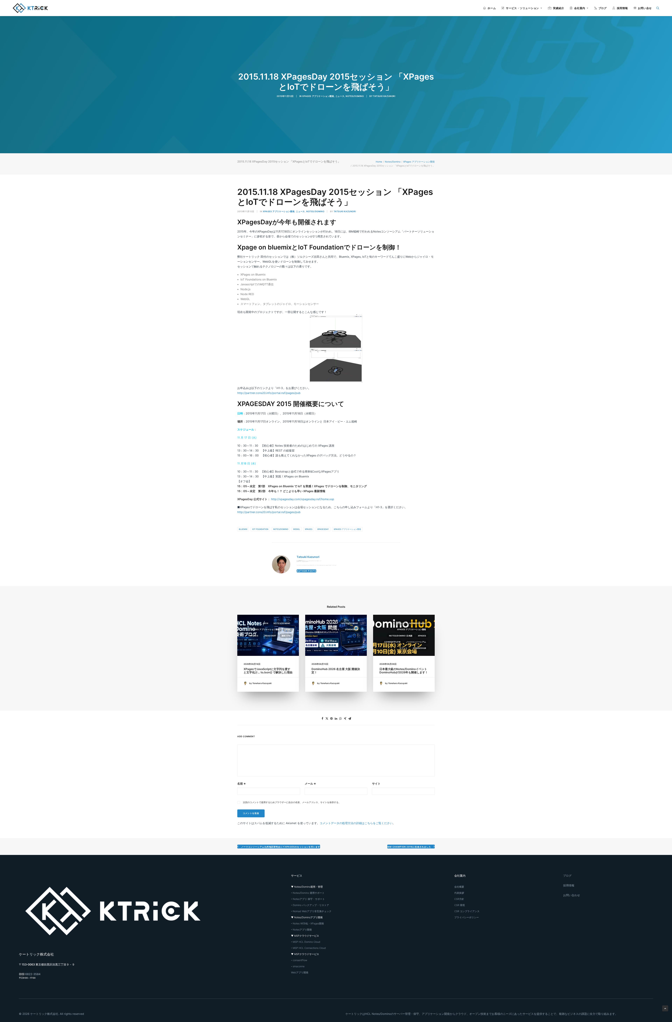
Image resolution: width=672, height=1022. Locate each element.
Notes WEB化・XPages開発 (308, 923)
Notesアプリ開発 (302, 929)
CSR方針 (459, 898)
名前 (241, 783)
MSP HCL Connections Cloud (309, 947)
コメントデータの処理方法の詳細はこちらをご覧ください (356, 823)
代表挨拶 (459, 892)
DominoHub (351, 629)
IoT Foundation (260, 529)
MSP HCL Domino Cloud (306, 941)
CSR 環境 (459, 905)
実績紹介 (558, 8)
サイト (376, 783)
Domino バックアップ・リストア (311, 905)
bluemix (243, 529)
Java (287, 629)
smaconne (298, 966)
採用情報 (622, 8)
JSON (265, 623)
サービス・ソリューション (522, 8)
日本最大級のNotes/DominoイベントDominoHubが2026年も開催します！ (403, 670)
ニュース (339, 96)
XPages (308, 529)
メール (310, 783)
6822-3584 (32, 974)
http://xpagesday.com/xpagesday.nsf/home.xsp (302, 499)
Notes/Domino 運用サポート (308, 892)
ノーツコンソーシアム (416, 642)
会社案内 (579, 8)
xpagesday (323, 529)
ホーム (492, 8)
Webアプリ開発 (299, 972)
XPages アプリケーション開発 (318, 96)
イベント (336, 629)
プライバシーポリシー (466, 917)
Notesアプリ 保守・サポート (309, 898)
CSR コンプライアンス (466, 911)
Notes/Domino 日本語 (400, 636)
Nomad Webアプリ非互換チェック (312, 911)
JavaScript (270, 636)
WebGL (296, 529)
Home (379, 161)
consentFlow (392, 642)
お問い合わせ (571, 895)
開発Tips (286, 636)
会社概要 (459, 886)
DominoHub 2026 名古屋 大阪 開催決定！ (336, 670)
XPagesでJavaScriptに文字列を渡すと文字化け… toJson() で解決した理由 (268, 670)
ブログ (602, 8)
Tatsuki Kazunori (384, 96)
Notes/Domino (355, 96)
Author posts (306, 571)
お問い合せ (645, 8)
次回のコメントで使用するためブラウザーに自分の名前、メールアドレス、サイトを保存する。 (292, 802)
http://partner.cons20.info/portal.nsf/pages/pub (268, 393)
